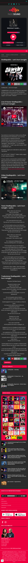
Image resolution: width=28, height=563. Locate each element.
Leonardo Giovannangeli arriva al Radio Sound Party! (16, 443)
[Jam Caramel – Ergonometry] (16, 403)
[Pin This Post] (12, 84)
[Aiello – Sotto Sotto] (8, 437)
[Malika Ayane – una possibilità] (22, 420)
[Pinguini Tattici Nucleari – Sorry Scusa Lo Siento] (22, 433)
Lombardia (8, 45)
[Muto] (21, 496)
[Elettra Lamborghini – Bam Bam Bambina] (11, 433)
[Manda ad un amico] (15, 84)
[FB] (9, 4)
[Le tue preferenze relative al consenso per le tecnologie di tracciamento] (2, 560)
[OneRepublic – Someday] (4, 371)
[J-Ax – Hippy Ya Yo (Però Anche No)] (22, 424)
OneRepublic (7, 362)
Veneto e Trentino (19, 45)
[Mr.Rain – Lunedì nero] (11, 429)
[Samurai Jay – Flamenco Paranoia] (22, 429)
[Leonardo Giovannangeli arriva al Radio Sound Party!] (5, 398)
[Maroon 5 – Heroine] (13, 437)
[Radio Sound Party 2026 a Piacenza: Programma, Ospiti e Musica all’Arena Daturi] (11, 398)
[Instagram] (11, 4)
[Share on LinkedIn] (9, 84)
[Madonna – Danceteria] (11, 407)
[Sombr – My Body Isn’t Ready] (22, 407)
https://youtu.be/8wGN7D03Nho (16, 169)
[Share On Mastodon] (25, 84)
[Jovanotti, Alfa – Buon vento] (5, 433)
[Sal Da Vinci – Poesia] (11, 424)
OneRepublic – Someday (13, 369)
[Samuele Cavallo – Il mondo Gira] (16, 416)
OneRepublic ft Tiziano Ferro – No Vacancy (15, 377)
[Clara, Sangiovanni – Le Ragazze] (16, 429)
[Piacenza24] (19, 4)
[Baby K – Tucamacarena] (16, 420)
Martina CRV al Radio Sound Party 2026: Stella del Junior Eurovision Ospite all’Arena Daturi (16, 463)
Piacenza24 (3, 507)
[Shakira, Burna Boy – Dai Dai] (16, 433)
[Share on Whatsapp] (21, 84)
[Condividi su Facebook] (2, 84)
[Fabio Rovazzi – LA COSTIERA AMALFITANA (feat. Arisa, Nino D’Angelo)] (11, 411)
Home (2, 499)
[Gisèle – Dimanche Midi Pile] (5, 411)
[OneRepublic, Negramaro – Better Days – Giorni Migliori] (4, 385)
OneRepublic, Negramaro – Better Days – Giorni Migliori (17, 384)
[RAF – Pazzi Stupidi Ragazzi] (5, 424)
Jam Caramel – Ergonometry (14, 481)
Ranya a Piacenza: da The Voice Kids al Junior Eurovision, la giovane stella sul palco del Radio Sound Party (16, 469)
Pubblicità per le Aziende (6, 505)
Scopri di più (3, 545)
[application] (14, 496)
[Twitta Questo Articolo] (6, 84)
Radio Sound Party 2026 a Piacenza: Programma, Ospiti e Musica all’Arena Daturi (16, 450)
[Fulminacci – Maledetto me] (19, 437)
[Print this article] (18, 84)
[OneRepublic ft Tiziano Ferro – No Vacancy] (4, 378)
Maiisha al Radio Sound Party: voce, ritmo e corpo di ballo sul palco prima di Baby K (16, 476)
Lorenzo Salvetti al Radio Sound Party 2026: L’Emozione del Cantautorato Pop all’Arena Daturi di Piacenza (16, 456)
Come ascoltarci (4, 503)
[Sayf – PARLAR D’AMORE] (16, 411)
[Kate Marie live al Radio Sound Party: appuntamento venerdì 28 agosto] (22, 411)
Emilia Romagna (20, 42)
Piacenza (8, 42)
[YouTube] (14, 4)
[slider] (24, 496)
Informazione (4, 501)
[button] (26, 1)
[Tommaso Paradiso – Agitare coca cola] (16, 407)
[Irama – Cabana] (5, 429)
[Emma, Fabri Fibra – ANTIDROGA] (5, 407)
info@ (5, 544)
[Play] (3, 496)
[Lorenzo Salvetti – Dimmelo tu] (11, 416)
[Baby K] (5, 420)
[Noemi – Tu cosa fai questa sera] (16, 424)
